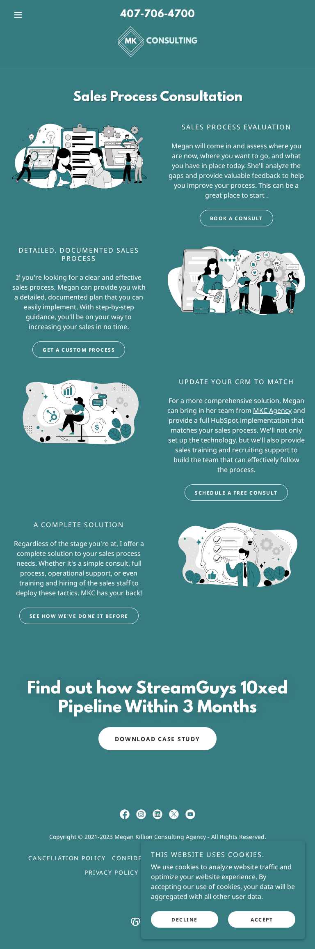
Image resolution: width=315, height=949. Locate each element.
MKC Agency (272, 410)
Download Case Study (157, 739)
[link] (157, 41)
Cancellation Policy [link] (66, 858)
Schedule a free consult (236, 492)
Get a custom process (79, 349)
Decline (184, 919)
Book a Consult (236, 218)
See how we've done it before (79, 616)
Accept (262, 919)
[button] (32, 15)
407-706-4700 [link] (157, 15)
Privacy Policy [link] (111, 872)
